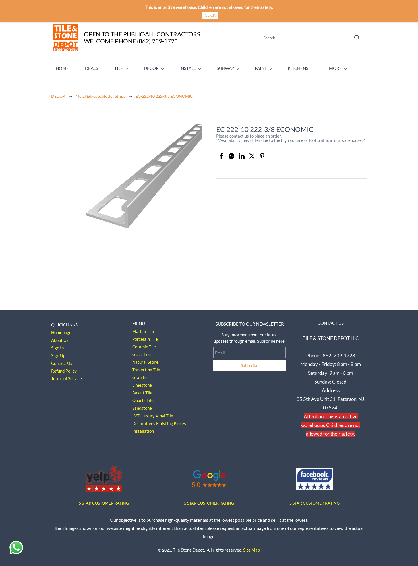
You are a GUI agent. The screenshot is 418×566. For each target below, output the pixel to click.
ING (125, 503)
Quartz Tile (143, 400)
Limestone (142, 385)
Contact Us (61, 363)
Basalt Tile (142, 392)
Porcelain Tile (145, 339)
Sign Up (58, 355)
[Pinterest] (262, 156)
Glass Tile (141, 354)
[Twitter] (252, 156)
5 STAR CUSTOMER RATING (209, 503)
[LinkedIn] (241, 156)
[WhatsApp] (231, 156)
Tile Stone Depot (188, 549)
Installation (143, 431)
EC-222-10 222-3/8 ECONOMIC (164, 96)
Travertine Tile (146, 369)
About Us (60, 340)
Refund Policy (64, 370)
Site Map (251, 549)
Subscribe (249, 365)
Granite (139, 377)
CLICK (210, 15)
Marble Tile (143, 331)
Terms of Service (66, 378)
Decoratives (143, 423)
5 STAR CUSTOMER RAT (100, 503)
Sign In (57, 347)
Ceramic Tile (144, 346)
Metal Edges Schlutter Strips (100, 96)
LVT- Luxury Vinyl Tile (152, 415)
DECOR (58, 96)
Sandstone (142, 408)
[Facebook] (221, 156)
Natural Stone (145, 362)
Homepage (61, 332)
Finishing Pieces (171, 423)
